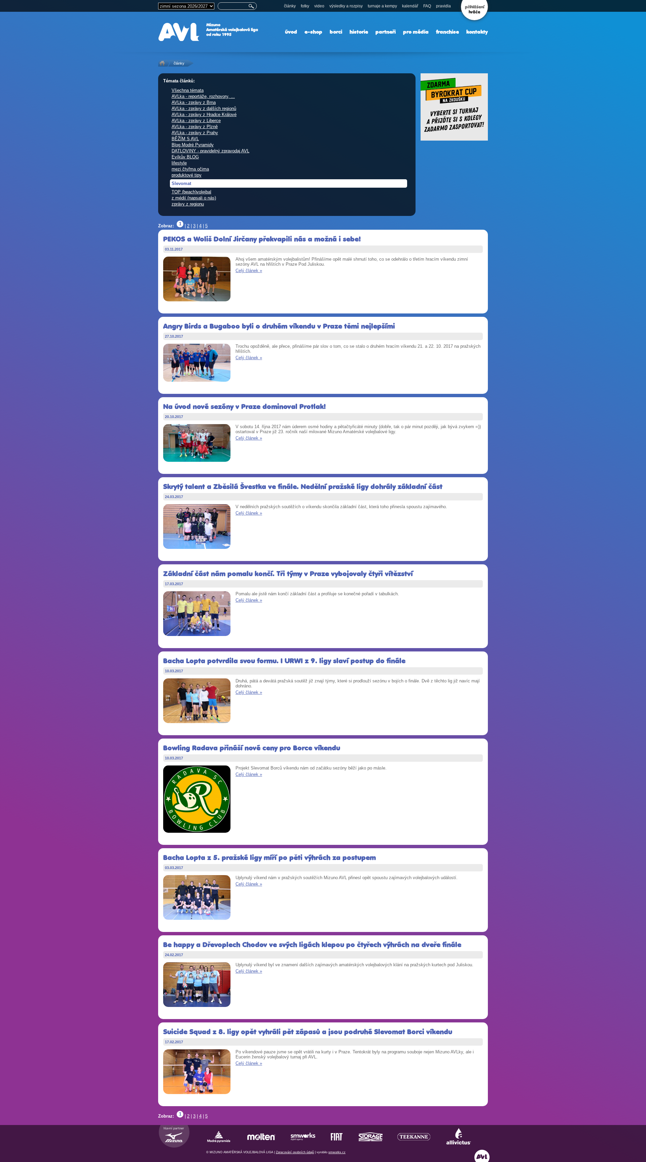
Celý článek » (249, 270)
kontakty (477, 32)
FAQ (427, 6)
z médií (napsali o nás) (194, 197)
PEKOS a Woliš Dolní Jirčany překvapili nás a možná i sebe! (262, 239)
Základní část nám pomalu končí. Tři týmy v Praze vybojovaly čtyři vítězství (288, 573)
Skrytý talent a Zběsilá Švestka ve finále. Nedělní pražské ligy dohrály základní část (302, 486)
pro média (416, 32)
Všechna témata (188, 90)
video (319, 6)
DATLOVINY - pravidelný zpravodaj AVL (210, 150)
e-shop (313, 32)
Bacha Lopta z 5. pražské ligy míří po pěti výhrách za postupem (269, 857)
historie (359, 32)
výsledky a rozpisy (346, 6)
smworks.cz (337, 1152)
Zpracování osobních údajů (295, 1152)
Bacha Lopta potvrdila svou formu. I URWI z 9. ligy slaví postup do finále (284, 661)
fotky (305, 6)
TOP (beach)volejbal (191, 191)
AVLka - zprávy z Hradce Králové (204, 114)
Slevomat (181, 183)
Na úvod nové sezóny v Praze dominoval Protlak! (244, 406)
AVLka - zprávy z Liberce (196, 120)
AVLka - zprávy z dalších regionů (204, 108)
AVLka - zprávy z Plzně (195, 126)
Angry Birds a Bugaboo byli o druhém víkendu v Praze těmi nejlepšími (279, 326)
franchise (447, 32)
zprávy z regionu (188, 204)
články (290, 6)
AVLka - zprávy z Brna (194, 102)
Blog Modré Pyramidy (193, 144)
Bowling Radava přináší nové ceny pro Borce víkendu (251, 748)
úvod (291, 32)
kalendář (410, 6)
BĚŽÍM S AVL (185, 138)
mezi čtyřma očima (190, 169)
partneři (385, 32)
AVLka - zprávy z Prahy (195, 132)
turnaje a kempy (382, 6)
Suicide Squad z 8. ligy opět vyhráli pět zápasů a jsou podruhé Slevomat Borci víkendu (307, 1031)
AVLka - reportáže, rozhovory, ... (203, 96)
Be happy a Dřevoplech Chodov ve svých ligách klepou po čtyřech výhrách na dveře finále (312, 944)
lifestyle (179, 162)
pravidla (443, 6)
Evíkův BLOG (185, 156)
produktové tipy (187, 175)
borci (336, 32)
